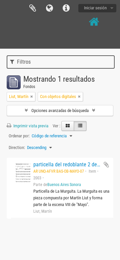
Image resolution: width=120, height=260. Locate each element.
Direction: (17, 147)
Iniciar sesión (95, 7)
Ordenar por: (19, 135)
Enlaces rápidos (66, 8)
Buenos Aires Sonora (64, 184)
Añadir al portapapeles (106, 164)
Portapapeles (32, 8)
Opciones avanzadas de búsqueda (60, 110)
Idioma (49, 8)
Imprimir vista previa (30, 125)
